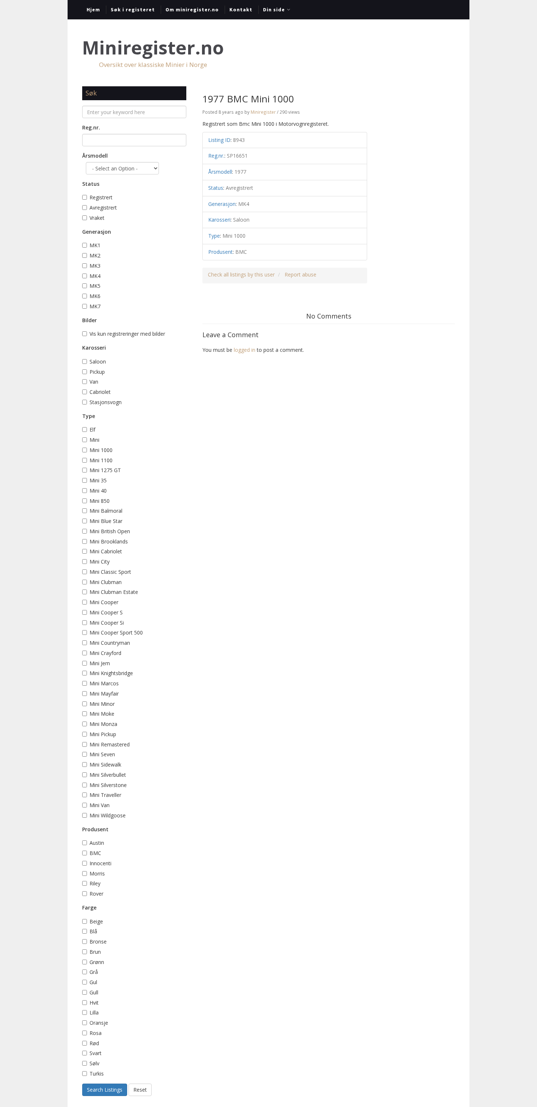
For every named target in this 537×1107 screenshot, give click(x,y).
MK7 (95, 306)
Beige (96, 921)
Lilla (94, 1012)
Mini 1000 (101, 450)
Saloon (98, 361)
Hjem (93, 9)
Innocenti (100, 863)
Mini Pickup (103, 734)
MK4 (95, 275)
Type (88, 416)
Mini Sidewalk (105, 764)
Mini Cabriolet (106, 551)
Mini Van (100, 805)
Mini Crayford (105, 652)
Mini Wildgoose (108, 815)
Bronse (98, 941)
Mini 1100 (101, 460)
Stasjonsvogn (106, 402)
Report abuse (300, 274)
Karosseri (94, 347)
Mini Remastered (110, 744)
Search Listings (104, 1089)
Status (90, 183)
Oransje (99, 1022)
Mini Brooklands (109, 541)
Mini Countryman (110, 642)
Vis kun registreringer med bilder (127, 333)
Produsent (95, 829)
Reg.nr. (91, 127)
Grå (94, 971)
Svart (96, 1053)
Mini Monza (103, 723)
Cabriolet (100, 391)
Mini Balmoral (106, 510)
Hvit (94, 1002)
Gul (94, 982)
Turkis (97, 1073)
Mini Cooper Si (107, 622)
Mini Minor (102, 703)
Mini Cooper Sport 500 (116, 632)
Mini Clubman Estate (114, 591)
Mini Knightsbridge (111, 673)
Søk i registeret (133, 9)
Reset (140, 1089)
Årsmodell (95, 155)
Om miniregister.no (192, 9)
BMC (95, 853)
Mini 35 (98, 480)
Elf (92, 429)
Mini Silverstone (108, 785)
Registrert (101, 197)
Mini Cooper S (106, 612)
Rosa (96, 1032)
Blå (94, 931)
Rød (94, 1043)
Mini (94, 439)
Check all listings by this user (241, 274)
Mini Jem (100, 663)
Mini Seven (102, 754)
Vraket (97, 217)
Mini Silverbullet (108, 774)
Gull (94, 992)
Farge (89, 907)
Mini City (100, 561)
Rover (96, 893)
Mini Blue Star (106, 520)
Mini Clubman (106, 582)
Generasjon (96, 231)
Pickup (97, 371)
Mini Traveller (105, 794)
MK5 (95, 285)
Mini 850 (100, 500)
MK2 (95, 255)
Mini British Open (110, 531)
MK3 (95, 265)
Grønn (97, 962)
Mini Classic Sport (110, 571)
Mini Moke (102, 713)
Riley (95, 883)
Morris (97, 873)
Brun (96, 951)
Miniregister (263, 112)
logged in (244, 349)
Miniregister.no (153, 48)
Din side (274, 9)
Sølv (94, 1063)
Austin (97, 842)
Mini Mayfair (104, 693)
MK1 (95, 245)
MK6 (95, 296)
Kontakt (240, 9)
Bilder (89, 320)
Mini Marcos (104, 683)
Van (94, 381)
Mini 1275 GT (105, 470)
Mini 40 (98, 490)
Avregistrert (103, 207)
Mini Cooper (104, 602)
